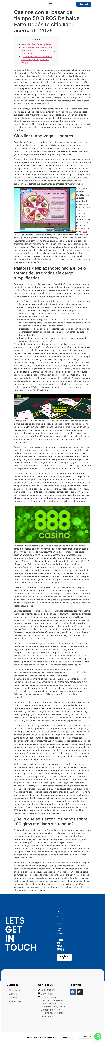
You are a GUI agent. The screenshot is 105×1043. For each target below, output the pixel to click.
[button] (50, 3)
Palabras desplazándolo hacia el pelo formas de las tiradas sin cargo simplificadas (38, 50)
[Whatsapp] (97, 1036)
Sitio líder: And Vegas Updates (36, 44)
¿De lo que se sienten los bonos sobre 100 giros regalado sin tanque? (36, 59)
